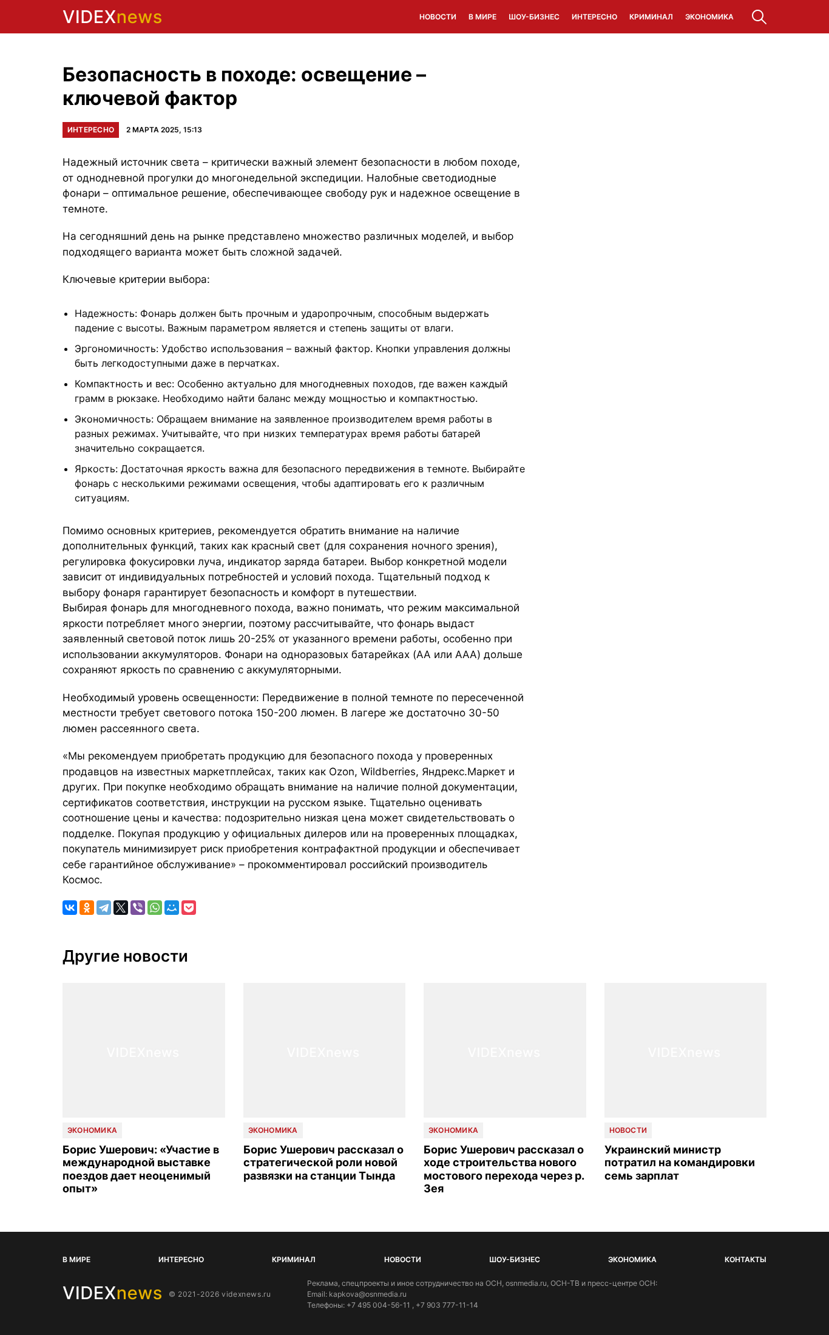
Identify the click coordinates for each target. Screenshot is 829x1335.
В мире (482, 16)
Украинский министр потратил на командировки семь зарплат (679, 1162)
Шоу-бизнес (534, 16)
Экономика (709, 16)
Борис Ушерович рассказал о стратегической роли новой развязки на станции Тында (323, 1162)
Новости (437, 16)
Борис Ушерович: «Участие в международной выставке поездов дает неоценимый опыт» (141, 1169)
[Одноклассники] (87, 907)
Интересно (594, 16)
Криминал (651, 16)
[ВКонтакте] (70, 907)
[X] (120, 907)
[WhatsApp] (154, 907)
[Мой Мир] (171, 907)
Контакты (745, 1259)
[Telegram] (103, 907)
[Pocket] (188, 907)
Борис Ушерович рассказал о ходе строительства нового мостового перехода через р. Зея (504, 1169)
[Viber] (137, 907)
